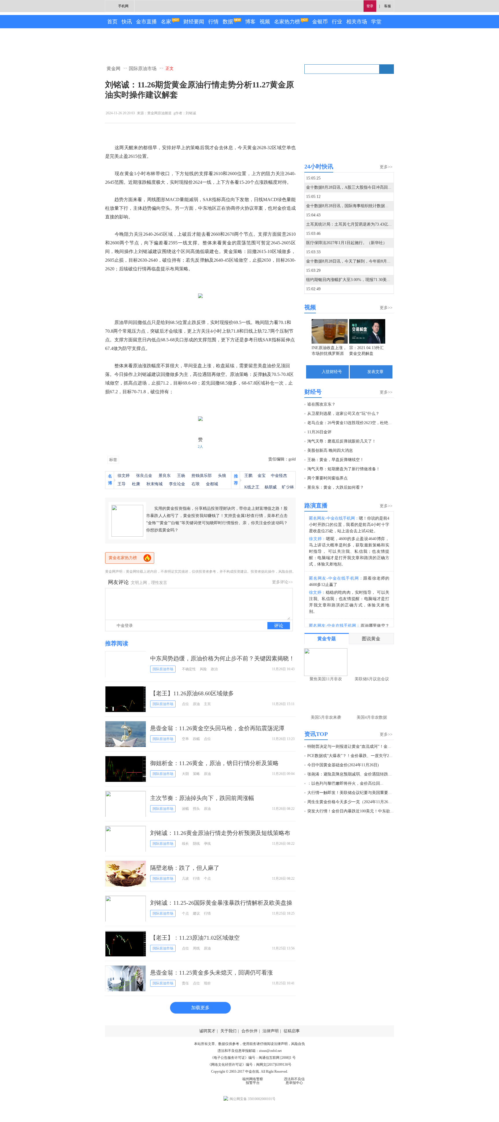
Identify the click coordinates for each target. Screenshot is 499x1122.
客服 (387, 6)
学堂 (376, 22)
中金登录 (125, 625)
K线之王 (251, 487)
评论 (278, 625)
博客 (250, 22)
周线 (196, 948)
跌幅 (196, 739)
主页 (207, 704)
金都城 (212, 484)
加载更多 (200, 1007)
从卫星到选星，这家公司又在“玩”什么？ (343, 413)
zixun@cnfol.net (270, 1051)
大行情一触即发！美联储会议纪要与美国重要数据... (353, 793)
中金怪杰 (279, 475)
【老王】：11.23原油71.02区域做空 (195, 937)
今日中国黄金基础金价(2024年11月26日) (343, 765)
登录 (369, 6)
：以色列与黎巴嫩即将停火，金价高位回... (345, 783)
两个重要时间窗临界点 (327, 478)
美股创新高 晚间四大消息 (330, 450)
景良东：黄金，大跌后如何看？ (335, 487)
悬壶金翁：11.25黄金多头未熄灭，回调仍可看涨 (211, 972)
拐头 (196, 809)
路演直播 (315, 505)
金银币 (320, 22)
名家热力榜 (287, 22)
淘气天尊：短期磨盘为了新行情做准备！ (343, 469)
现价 (207, 983)
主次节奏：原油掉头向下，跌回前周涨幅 (202, 798)
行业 (337, 22)
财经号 (313, 392)
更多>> (386, 167)
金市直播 (146, 22)
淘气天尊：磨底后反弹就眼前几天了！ (341, 441)
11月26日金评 (319, 432)
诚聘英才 (207, 1031)
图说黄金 (371, 638)
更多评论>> (282, 582)
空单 (185, 739)
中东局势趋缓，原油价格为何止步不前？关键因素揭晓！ (222, 658)
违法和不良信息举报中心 (294, 1081)
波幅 (185, 809)
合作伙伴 (249, 1031)
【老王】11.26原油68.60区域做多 (192, 693)
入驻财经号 (332, 372)
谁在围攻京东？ (321, 404)
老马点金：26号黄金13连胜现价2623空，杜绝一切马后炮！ (359, 423)
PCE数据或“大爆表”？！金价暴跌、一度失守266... (351, 756)
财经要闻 (193, 22)
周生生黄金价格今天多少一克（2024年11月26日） (351, 802)
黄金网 (113, 68)
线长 (185, 844)
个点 (207, 878)
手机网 (123, 6)
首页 (112, 22)
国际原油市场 (143, 68)
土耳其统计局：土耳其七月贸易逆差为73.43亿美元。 (353, 224)
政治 (214, 669)
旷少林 (288, 487)
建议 (196, 913)
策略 (196, 774)
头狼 (222, 475)
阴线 (196, 844)
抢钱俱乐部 (201, 475)
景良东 (165, 475)
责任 (185, 983)
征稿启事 (292, 1031)
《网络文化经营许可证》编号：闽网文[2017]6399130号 (249, 1065)
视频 (265, 22)
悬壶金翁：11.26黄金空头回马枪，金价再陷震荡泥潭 (217, 728)
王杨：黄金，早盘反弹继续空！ (335, 460)
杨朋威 (271, 487)
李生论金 (177, 484)
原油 (196, 704)
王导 (122, 484)
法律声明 (270, 1031)
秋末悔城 (154, 484)
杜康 (136, 484)
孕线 (207, 844)
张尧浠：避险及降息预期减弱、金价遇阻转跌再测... (353, 774)
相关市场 (356, 22)
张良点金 (144, 475)
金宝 (262, 475)
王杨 (181, 475)
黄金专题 (326, 638)
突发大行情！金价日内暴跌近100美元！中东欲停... (352, 811)
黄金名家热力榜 (123, 558)
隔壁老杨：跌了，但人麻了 (184, 868)
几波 (185, 878)
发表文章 (375, 372)
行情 (213, 22)
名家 (166, 22)
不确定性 (189, 669)
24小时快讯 (318, 166)
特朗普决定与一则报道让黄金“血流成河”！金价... (351, 746)
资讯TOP (316, 734)
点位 (185, 704)
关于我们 (228, 1031)
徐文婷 (124, 475)
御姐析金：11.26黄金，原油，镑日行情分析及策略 (214, 763)
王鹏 (248, 475)
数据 (228, 22)
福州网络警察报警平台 (252, 1081)
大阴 (185, 774)
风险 (203, 669)
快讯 (127, 22)
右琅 (195, 484)
